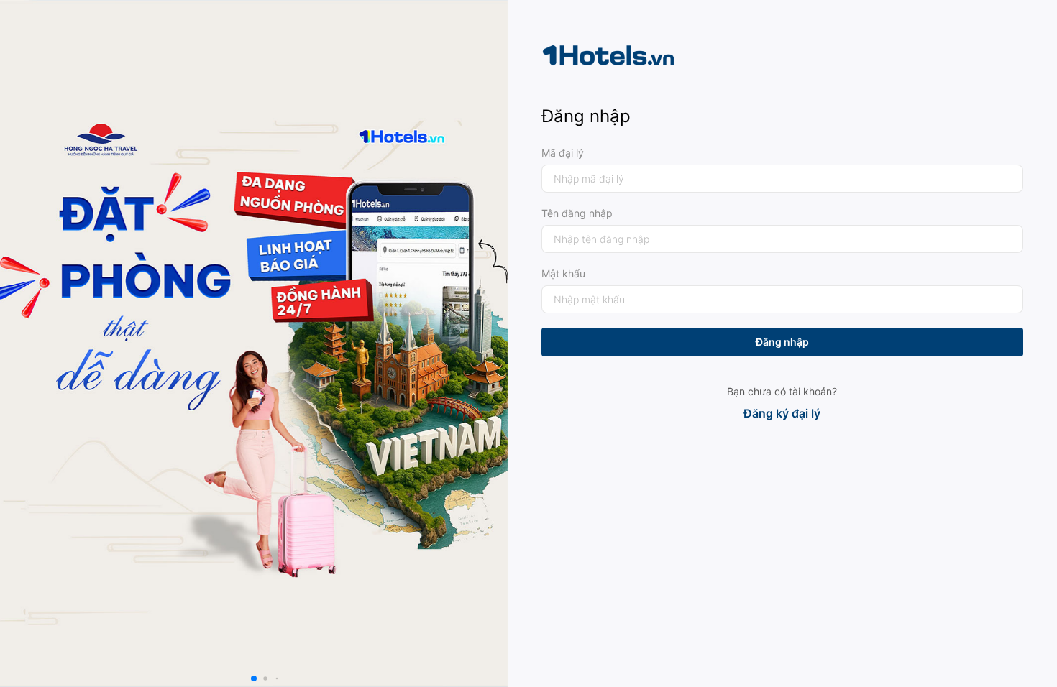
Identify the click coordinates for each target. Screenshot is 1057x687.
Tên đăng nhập (577, 213)
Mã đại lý (562, 153)
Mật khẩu (563, 273)
